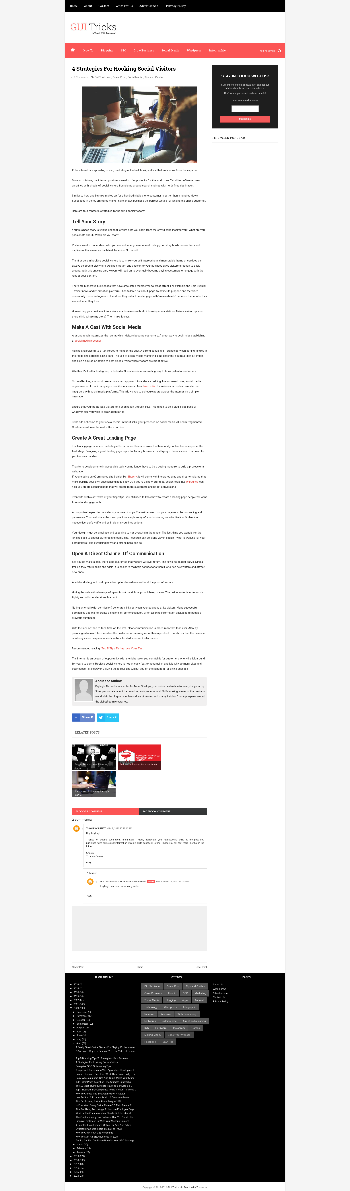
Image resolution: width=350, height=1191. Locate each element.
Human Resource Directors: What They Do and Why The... (107, 1074)
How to (172, 993)
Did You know (102, 77)
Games (195, 1027)
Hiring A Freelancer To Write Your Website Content (102, 1121)
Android (199, 1000)
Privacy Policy (176, 6)
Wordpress (194, 50)
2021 (76, 1004)
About (88, 6)
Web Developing (187, 1014)
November (82, 1016)
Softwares (150, 1020)
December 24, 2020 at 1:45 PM (173, 881)
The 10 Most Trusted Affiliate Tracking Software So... (104, 1085)
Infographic (217, 50)
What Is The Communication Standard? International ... (105, 1113)
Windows (166, 1014)
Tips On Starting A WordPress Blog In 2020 (98, 1101)
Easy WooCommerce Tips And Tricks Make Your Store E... (107, 1078)
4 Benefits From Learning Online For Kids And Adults (103, 1125)
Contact (103, 6)
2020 (76, 1008)
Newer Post (78, 967)
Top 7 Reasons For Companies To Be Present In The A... (106, 1089)
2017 (76, 1164)
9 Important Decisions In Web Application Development (105, 1070)
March (80, 1144)
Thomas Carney (96, 828)
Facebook (150, 1041)
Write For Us (124, 6)
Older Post (201, 967)
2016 (76, 1168)
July (79, 1031)
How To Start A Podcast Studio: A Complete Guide (102, 1097)
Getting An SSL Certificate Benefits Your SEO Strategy (105, 1140)
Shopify (132, 476)
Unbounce (192, 481)
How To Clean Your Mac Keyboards (94, 1132)
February (82, 1148)
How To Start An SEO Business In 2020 (97, 1136)
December (82, 1012)
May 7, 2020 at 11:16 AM (119, 828)
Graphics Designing (194, 1020)
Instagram (179, 1027)
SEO (123, 50)
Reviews (149, 1014)
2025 (76, 988)
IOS (146, 1027)
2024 (76, 992)
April (79, 1043)
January (81, 1152)
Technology (151, 1007)
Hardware (161, 1027)
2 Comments (81, 77)
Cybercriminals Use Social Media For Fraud (99, 1128)
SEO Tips (167, 1041)
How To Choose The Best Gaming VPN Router (100, 1093)
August (80, 1027)
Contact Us (219, 997)
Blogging (107, 50)
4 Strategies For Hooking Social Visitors (97, 1062)
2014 (76, 1175)
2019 (76, 1156)
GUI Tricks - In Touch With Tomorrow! (123, 881)
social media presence (88, 340)
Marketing (200, 993)
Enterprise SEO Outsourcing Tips (93, 1066)
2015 (76, 1172)
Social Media (170, 50)
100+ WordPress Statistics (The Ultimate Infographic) (104, 1082)
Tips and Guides (154, 77)
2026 (76, 984)
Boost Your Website (179, 1034)
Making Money (152, 1034)
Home (74, 6)
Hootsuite (149, 386)
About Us (218, 984)
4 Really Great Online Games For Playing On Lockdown (105, 1047)
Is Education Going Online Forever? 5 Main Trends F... (104, 1105)
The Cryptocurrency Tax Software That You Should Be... (105, 1117)
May (79, 1039)
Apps (185, 1000)
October (81, 1020)
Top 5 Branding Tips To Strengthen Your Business (102, 1058)
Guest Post (119, 77)
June (79, 1035)
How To (88, 50)
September (83, 1023)
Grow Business (144, 50)
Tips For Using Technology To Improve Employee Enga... (106, 1109)
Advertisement (149, 6)
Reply (88, 862)
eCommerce (169, 1020)
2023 (76, 996)
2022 (76, 1000)
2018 (76, 1160)
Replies (93, 873)
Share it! (87, 717)
